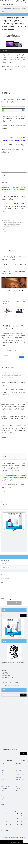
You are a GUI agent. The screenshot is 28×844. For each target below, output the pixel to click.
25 (21, 824)
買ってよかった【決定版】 (14, 837)
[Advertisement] (14, 541)
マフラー (2, 790)
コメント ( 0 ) (3, 563)
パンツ (2, 777)
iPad (16, 765)
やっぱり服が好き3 (12, 842)
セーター (2, 768)
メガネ (2, 799)
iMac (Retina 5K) (18, 763)
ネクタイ (2, 774)
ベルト (2, 781)
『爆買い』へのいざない (20, 779)
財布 (2, 802)
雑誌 (16, 786)
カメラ (17, 783)
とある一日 (17, 793)
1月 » (6, 830)
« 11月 (2, 830)
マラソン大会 (18, 788)
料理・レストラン (19, 770)
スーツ (2, 765)
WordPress (17, 790)
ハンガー (2, 797)
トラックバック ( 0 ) (5, 560)
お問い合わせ (22, 837)
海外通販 (2, 804)
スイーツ (17, 772)
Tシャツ (2, 772)
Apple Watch (18, 768)
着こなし (2, 779)
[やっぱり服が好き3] (7, 4)
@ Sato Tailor (5, 837)
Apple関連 (7, 8)
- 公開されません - (6, 578)
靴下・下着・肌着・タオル (5, 786)
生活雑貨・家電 (18, 777)
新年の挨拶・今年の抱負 (20, 774)
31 (17, 827)
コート (2, 763)
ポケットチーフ (4, 788)
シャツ (2, 770)
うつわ (17, 781)
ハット (2, 783)
